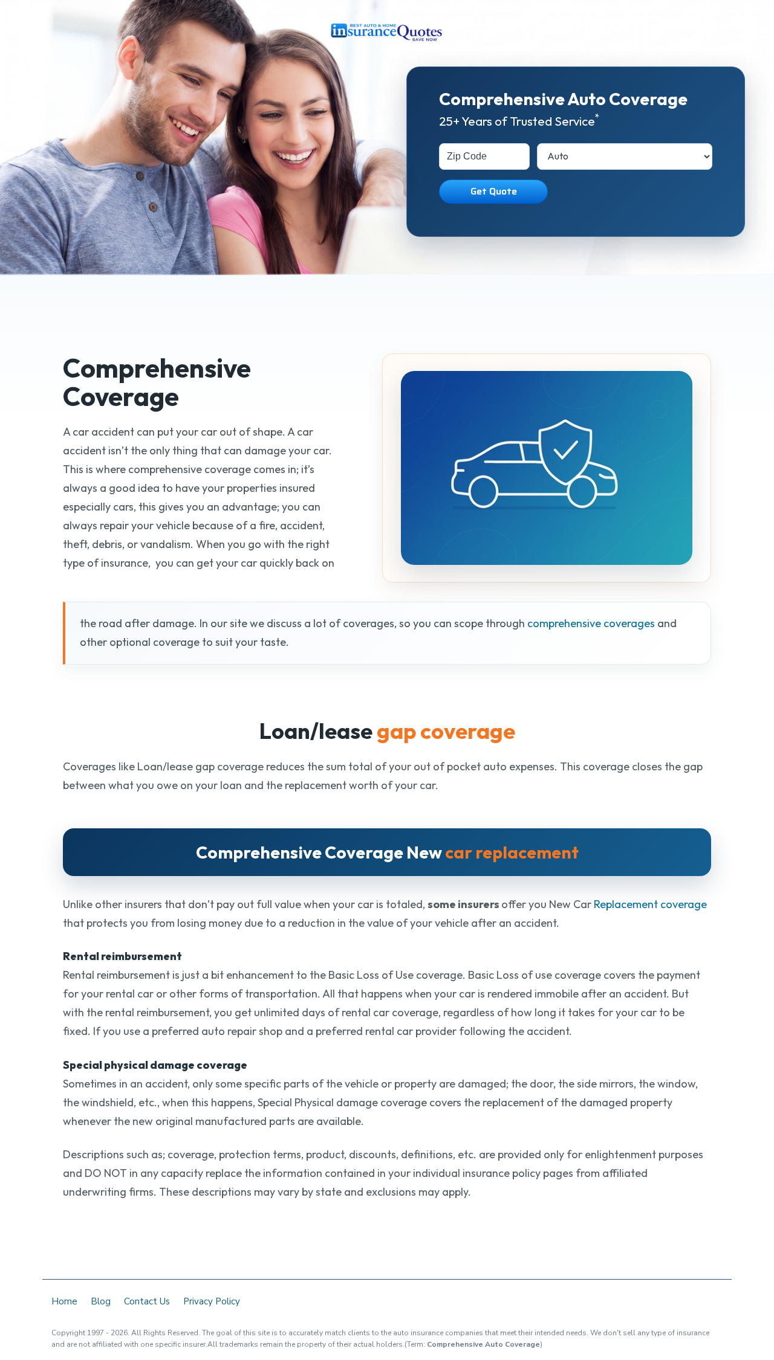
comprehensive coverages (591, 623)
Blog (101, 1301)
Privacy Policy (211, 1301)
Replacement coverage (650, 904)
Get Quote (493, 191)
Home (64, 1301)
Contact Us (147, 1301)
